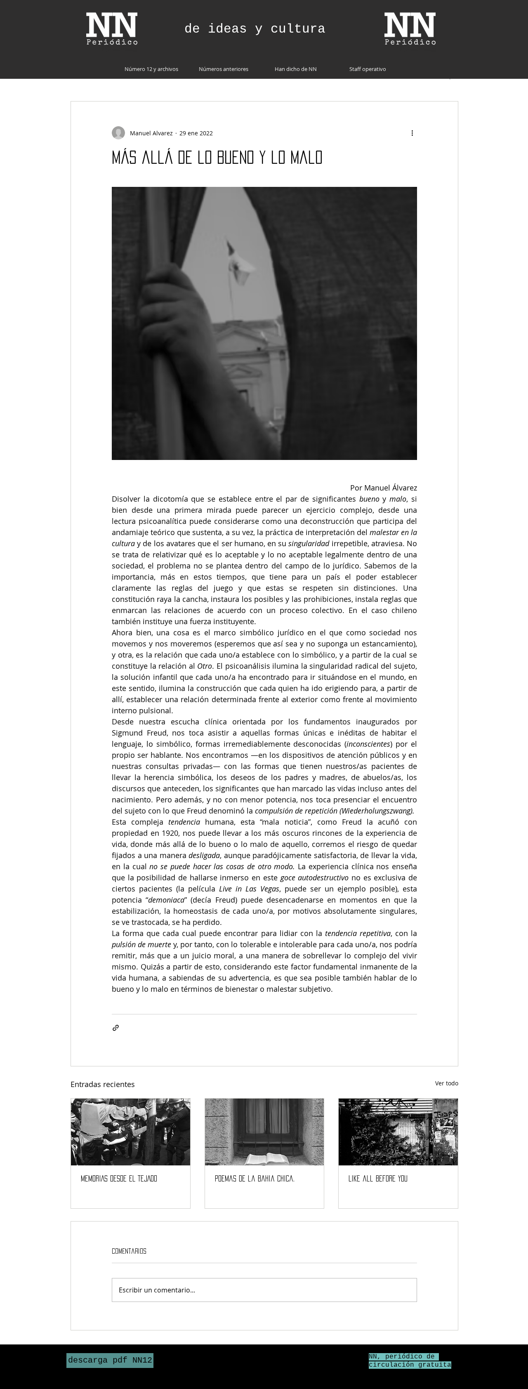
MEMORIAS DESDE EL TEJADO (119, 1178)
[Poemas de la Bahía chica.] (264, 1132)
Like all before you (378, 1178)
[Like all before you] (398, 1132)
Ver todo (446, 1083)
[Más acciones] (412, 133)
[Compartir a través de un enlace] (116, 1028)
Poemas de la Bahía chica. (255, 1178)
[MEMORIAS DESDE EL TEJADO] (130, 1132)
